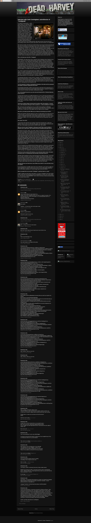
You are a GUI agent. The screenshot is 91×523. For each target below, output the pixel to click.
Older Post (51, 508)
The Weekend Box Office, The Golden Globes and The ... (65, 188)
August (61, 155)
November (62, 150)
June (61, 159)
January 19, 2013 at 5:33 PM (26, 274)
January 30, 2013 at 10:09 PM (26, 317)
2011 (60, 145)
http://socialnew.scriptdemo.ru (36, 441)
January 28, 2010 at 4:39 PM (26, 190)
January (62, 167)
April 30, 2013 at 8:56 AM (25, 485)
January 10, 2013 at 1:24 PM (26, 258)
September (62, 154)
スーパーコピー (33, 417)
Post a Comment (22, 503)
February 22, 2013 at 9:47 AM (26, 352)
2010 (60, 147)
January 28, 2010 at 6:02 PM (26, 200)
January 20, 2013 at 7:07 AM (26, 291)
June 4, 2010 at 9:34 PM (25, 238)
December (62, 149)
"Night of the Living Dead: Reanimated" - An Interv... (65, 184)
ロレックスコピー (31, 428)
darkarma (33, 180)
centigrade (22, 180)
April (61, 162)
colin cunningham (28, 180)
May (61, 160)
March (61, 164)
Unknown (22, 192)
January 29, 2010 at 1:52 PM (26, 215)
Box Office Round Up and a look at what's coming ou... (65, 210)
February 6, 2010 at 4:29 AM (26, 231)
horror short (37, 180)
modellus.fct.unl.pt (30, 462)
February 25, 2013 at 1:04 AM (26, 392)
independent (42, 180)
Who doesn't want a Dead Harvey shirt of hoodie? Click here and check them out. (65, 135)
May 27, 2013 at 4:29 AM (25, 501)
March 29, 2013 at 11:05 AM (26, 454)
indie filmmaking (48, 180)
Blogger (51, 520)
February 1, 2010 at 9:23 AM (26, 226)
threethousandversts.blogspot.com (32, 474)
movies (52, 180)
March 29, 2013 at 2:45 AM (25, 442)
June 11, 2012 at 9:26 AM (25, 243)
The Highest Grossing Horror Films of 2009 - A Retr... (65, 207)
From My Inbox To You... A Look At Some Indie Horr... (65, 191)
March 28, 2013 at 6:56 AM (25, 419)
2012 (60, 144)
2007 (60, 217)
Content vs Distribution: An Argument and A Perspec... (64, 180)
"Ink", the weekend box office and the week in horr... (65, 199)
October (62, 152)
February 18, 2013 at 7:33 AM (26, 330)
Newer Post (20, 508)
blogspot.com (33, 453)
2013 (60, 142)
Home (36, 508)
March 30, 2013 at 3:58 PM (25, 475)
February (62, 165)
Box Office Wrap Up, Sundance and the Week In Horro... (64, 176)
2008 (60, 216)
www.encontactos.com (25, 240)
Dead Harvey (23, 202)
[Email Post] (33, 179)
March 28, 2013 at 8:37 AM (25, 430)
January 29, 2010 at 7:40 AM (26, 207)
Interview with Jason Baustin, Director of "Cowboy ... (64, 195)
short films (20, 181)
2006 (60, 219)
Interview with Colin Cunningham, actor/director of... (64, 173)
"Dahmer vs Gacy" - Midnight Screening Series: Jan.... (64, 203)
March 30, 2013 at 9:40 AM (25, 463)
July (61, 157)
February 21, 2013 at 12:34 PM (26, 347)
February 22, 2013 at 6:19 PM (26, 358)
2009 (60, 214)
